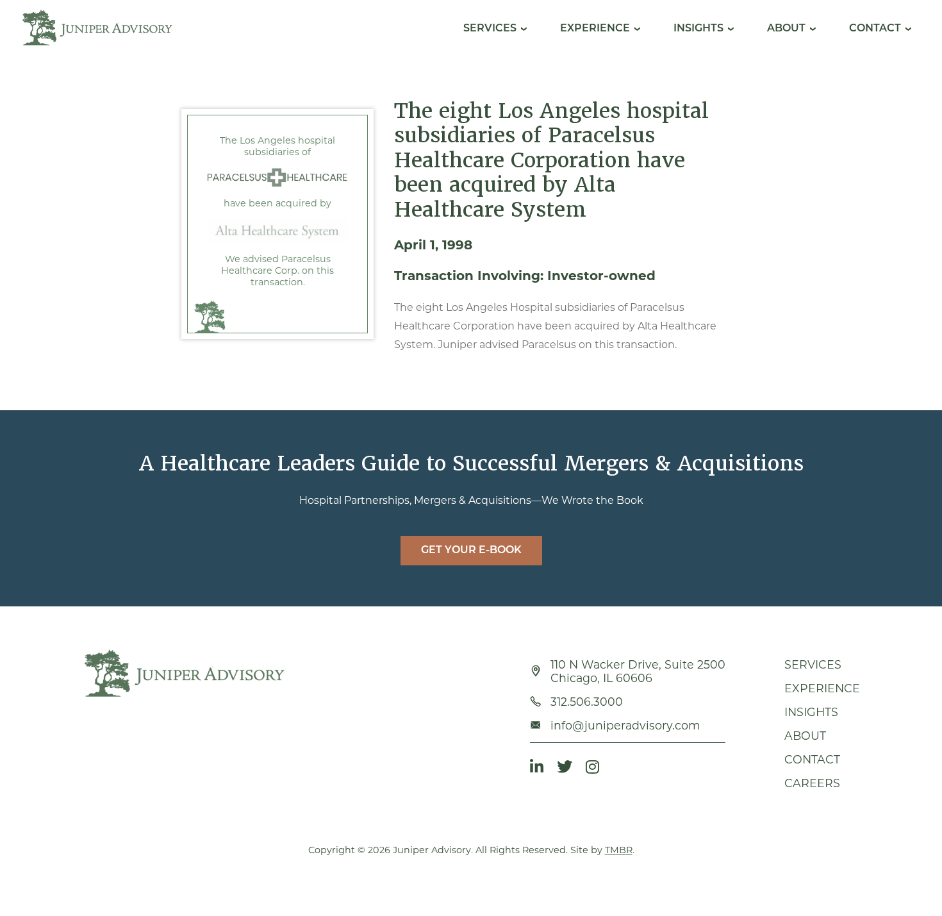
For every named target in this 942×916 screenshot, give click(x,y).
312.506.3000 (586, 701)
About (786, 29)
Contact (875, 29)
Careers (812, 783)
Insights (698, 29)
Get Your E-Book (471, 550)
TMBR (618, 850)
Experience (595, 29)
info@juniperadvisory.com (625, 725)
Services (489, 29)
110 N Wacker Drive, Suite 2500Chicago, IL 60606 (637, 671)
